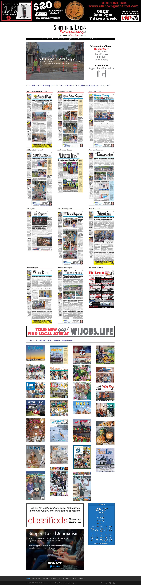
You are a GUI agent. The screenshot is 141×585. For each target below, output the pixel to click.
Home (44, 39)
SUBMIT (95, 39)
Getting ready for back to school (57, 58)
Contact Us (81, 578)
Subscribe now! (36, 578)
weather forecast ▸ (101, 543)
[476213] (70, 21)
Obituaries (64, 39)
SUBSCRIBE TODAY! (53, 39)
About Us (73, 578)
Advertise (45, 578)
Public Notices (78, 39)
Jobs (59, 578)
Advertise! (88, 39)
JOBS (70, 39)
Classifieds (66, 578)
